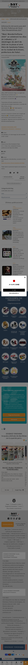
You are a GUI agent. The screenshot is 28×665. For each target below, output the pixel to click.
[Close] (25, 277)
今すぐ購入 (14, 290)
